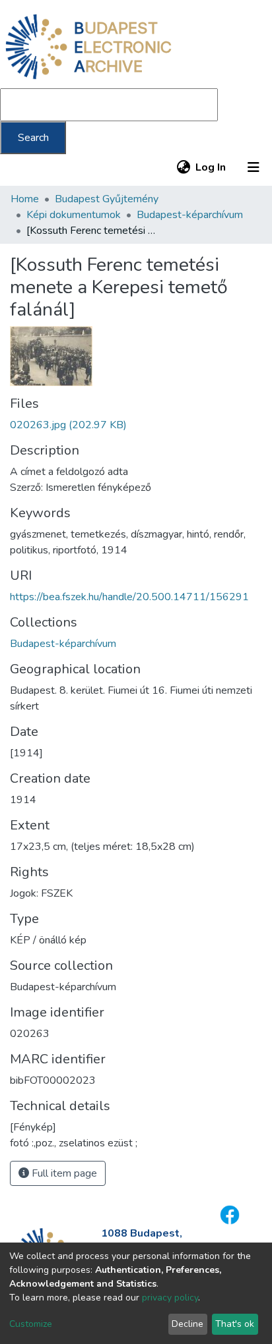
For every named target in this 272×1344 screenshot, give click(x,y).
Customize (30, 1324)
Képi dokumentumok (73, 215)
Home (25, 199)
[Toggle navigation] (253, 167)
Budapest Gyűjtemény (106, 199)
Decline (187, 1324)
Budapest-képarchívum (190, 215)
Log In (211, 167)
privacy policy (170, 1297)
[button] (183, 167)
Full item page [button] (63, 1173)
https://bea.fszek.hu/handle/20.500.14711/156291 (129, 597)
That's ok (234, 1324)
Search (33, 137)
